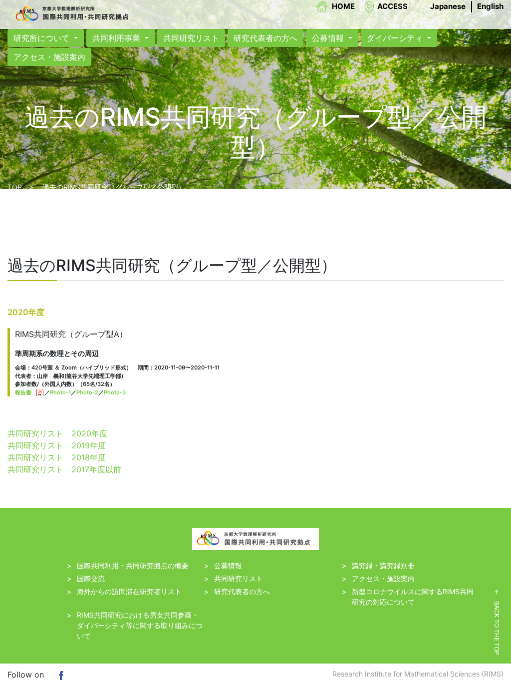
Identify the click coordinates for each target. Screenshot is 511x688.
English (490, 6)
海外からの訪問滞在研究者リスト (129, 591)
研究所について (42, 38)
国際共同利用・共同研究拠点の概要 (133, 565)
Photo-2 (87, 392)
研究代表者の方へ (265, 38)
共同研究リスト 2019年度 (56, 445)
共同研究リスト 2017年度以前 (64, 469)
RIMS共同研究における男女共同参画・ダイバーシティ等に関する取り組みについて (140, 625)
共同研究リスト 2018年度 (56, 457)
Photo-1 (60, 392)
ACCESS (392, 6)
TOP (14, 187)
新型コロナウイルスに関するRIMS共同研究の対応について (413, 596)
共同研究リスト (191, 38)
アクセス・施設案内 (49, 57)
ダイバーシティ (396, 38)
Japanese (448, 6)
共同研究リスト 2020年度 (57, 433)
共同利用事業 (117, 38)
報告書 (23, 392)
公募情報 (329, 38)
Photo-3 (115, 392)
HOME (343, 6)
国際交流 (91, 578)
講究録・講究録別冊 (383, 565)
